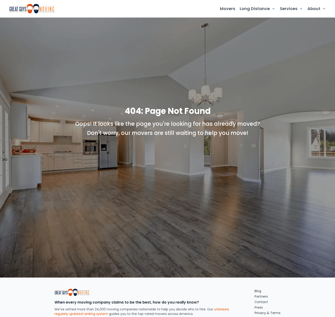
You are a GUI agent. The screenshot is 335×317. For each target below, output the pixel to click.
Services (288, 8)
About (313, 8)
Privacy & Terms (268, 313)
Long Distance (255, 8)
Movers (227, 8)
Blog (258, 291)
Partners (261, 296)
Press (259, 307)
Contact (261, 302)
